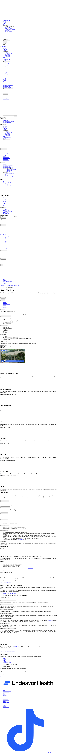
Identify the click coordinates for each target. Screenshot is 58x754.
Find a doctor (5, 21)
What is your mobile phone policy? (6, 613)
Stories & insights (6, 192)
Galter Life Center (6, 236)
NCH (4, 244)
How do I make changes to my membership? (8, 600)
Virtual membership (4, 519)
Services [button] (4, 305)
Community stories (6, 99)
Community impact (6, 86)
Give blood (7, 97)
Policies (4, 76)
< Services (4, 283)
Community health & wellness (8, 88)
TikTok (4, 660)
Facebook (4, 658)
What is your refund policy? (5, 623)
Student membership (4, 513)
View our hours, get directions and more (7, 651)
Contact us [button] (5, 307)
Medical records (5, 80)
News (4, 106)
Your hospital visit (6, 72)
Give (3, 24)
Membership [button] (5, 303)
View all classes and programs (5, 582)
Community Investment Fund (8, 85)
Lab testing (7, 64)
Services (4, 280)
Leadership (5, 110)
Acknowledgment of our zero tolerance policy (8, 628)
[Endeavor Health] (29, 37)
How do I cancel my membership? (6, 609)
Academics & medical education (8, 111)
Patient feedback (6, 78)
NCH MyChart (7, 30)
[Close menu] (0, 46)
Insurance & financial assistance (8, 121)
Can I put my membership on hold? (6, 604)
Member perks (3, 334)
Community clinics (8, 90)
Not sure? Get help (8, 31)
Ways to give (5, 93)
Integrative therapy (8, 239)
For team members (6, 692)
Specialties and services (7, 122)
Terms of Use (5, 699)
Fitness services (8, 238)
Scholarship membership (5, 525)
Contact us (5, 187)
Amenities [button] (4, 302)
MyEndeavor (7, 27)
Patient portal (5, 25)
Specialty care (5, 51)
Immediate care (5, 50)
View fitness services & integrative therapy (8, 593)
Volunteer (6, 174)
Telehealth (4, 57)
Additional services (6, 61)
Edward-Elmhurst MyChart (10, 29)
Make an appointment (6, 20)
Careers (4, 23)
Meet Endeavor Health (7, 102)
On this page (3, 297)
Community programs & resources (11, 89)
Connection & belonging (7, 105)
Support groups (5, 73)
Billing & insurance (6, 79)
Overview (4, 252)
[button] (2, 676)
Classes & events (6, 81)
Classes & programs (8, 237)
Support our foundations (9, 173)
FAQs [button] (4, 306)
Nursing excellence (6, 104)
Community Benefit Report (7, 87)
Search (1, 115)
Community (4, 83)
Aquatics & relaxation (4, 325)
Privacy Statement (6, 700)
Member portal (7, 240)
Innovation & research (7, 103)
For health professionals (7, 691)
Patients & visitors (6, 40)
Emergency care (5, 68)
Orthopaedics (7, 55)
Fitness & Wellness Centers (5, 234)
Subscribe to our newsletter (7, 662)
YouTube (4, 661)
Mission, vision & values (7, 109)
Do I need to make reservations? (6, 618)
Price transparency (6, 702)
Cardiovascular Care (8, 53)
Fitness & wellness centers (9, 66)
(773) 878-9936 (19, 528)
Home (4, 279)
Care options (5, 39)
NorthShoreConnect (8, 28)
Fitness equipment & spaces (5, 316)
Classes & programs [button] (6, 304)
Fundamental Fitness (4, 530)
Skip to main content (4, 0)
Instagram (4, 659)
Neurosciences (7, 54)
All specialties (7, 56)
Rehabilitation (7, 65)
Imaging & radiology (8, 63)
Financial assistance (6, 74)
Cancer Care (7, 52)
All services (7, 67)
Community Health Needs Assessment (9, 98)
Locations (4, 22)
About (4, 43)
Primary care (5, 49)
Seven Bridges (5, 241)
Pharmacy (7, 62)
